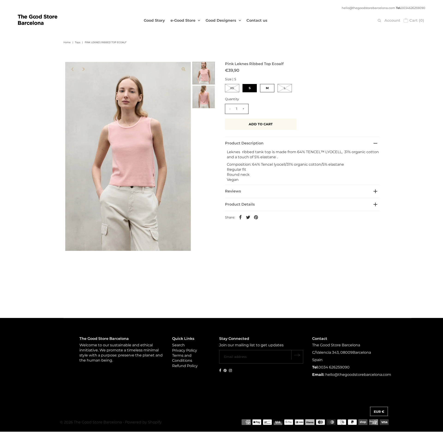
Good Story (154, 20)
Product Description (244, 143)
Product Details (240, 204)
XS (232, 88)
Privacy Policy (184, 350)
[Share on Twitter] (248, 217)
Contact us (256, 20)
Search (178, 345)
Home (67, 42)
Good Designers (221, 20)
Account (392, 20)
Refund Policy (185, 366)
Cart (416, 20)
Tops (77, 42)
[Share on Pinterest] (256, 217)
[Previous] (72, 69)
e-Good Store (183, 20)
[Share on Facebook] (240, 217)
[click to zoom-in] (183, 69)
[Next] (84, 69)
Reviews (233, 191)
